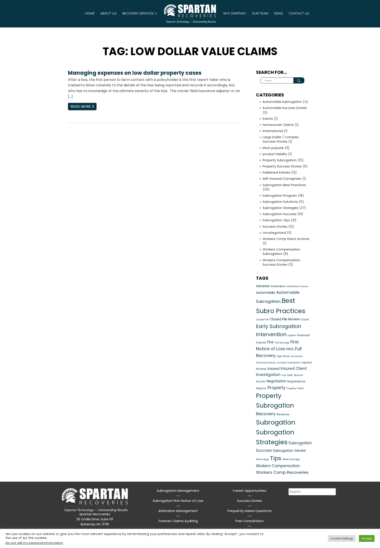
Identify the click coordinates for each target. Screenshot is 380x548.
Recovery (266, 414)
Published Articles (276, 172)
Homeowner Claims (278, 125)
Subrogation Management (178, 490)
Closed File (262, 319)
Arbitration (278, 286)
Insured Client (294, 368)
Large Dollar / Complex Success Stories (281, 139)
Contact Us (299, 13)
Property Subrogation (280, 160)
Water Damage (291, 459)
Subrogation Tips (276, 220)
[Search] (298, 80)
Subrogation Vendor (289, 450)
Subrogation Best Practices (284, 185)
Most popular (273, 148)
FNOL (290, 349)
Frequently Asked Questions (249, 511)
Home (90, 13)
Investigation (268, 374)
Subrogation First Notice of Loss (178, 501)
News (278, 13)
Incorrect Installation (289, 362)
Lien (290, 375)
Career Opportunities (249, 490)
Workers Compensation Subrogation (281, 251)
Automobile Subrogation (282, 102)
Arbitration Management (178, 511)
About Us (108, 13)
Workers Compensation (278, 465)
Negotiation (276, 381)
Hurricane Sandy (266, 362)
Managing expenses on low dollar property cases (134, 72)
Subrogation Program (280, 195)
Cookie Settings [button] (342, 538)
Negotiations (296, 381)
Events (268, 118)
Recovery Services (138, 13)
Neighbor (261, 388)
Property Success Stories (282, 166)
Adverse (263, 286)
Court (305, 319)
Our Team (260, 13)
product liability (275, 154)
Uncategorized (274, 232)
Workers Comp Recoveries (282, 472)
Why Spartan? (234, 13)
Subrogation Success (279, 214)
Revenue (283, 414)
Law (284, 375)
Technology (262, 459)
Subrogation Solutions (280, 202)
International (273, 131)
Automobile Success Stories (285, 108)
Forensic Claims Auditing (178, 521)
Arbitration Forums (298, 286)
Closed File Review (285, 319)
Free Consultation (250, 521)
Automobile (265, 292)
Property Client (295, 388)
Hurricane (297, 356)
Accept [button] (367, 538)
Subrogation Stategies (280, 208)
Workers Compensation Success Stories (281, 262)
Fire (270, 342)
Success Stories (275, 226)
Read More (84, 106)
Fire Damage (282, 342)
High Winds (283, 356)
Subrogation (275, 422)
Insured (274, 368)
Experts (292, 335)
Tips (275, 458)
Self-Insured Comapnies (282, 178)
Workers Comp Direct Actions (286, 239)
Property (277, 388)
